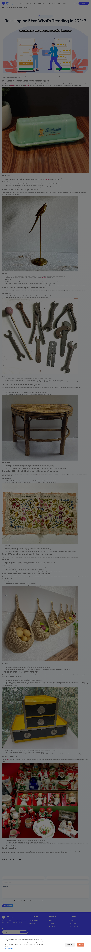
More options (69, 944)
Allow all (81, 944)
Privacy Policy (9, 948)
